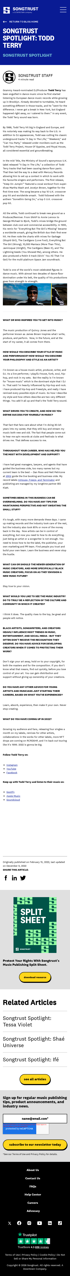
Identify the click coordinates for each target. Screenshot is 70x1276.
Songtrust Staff (35, 75)
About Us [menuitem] (33, 1170)
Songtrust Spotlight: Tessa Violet (27, 1021)
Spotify (10, 792)
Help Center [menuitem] (33, 1194)
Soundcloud (13, 799)
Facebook (11, 772)
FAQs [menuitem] (32, 1186)
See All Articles (35, 1079)
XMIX (8, 476)
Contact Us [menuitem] (32, 1178)
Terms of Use (19, 1154)
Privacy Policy (38, 1154)
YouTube (11, 768)
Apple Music (13, 796)
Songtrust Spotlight (27, 55)
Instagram (12, 765)
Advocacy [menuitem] (33, 1211)
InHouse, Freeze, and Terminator (36, 480)
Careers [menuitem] (32, 1203)
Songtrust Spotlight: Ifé (31, 1059)
